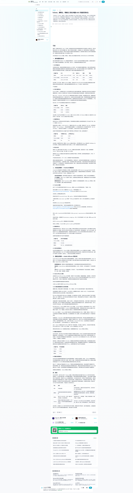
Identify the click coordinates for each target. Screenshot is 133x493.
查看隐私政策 (60, 490)
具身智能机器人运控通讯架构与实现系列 (59, 447)
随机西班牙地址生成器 (79, 478)
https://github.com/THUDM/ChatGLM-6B (61, 208)
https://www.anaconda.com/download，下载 (62, 191)
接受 (90, 487)
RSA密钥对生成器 (78, 473)
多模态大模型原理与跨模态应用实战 (59, 464)
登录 (100, 1)
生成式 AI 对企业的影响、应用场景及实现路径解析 (83, 464)
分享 (95, 412)
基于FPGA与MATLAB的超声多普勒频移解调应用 (83, 447)
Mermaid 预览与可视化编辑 (58, 478)
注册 (103, 1)
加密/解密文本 (55, 473)
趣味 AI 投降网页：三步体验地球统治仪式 (82, 453)
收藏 (60, 412)
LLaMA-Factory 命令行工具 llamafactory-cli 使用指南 (62, 461)
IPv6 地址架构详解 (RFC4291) (80, 440)
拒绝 (87, 487)
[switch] (96, 2)
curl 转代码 (77, 483)
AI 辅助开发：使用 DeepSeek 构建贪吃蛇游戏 (82, 461)
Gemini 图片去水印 (56, 483)
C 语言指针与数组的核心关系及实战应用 (59, 440)
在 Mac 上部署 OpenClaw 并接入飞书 (59, 453)
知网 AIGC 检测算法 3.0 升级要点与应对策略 (60, 445)
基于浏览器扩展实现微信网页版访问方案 (81, 459)
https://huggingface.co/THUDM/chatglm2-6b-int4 (63, 206)
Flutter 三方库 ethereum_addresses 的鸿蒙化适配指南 (62, 459)
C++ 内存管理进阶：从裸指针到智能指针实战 (82, 445)
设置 (83, 487)
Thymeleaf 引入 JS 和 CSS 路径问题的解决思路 (61, 450)
